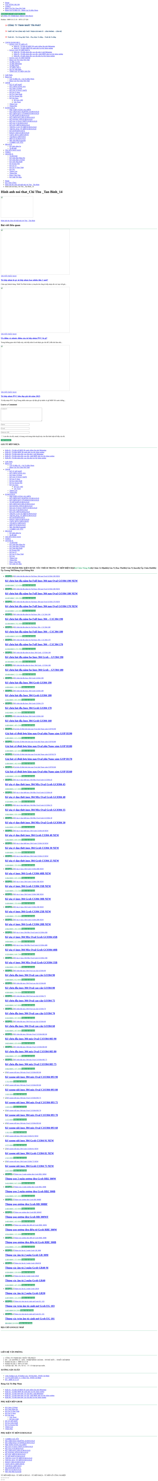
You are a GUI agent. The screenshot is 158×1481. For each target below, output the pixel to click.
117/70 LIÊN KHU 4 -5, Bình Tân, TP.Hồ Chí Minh (23, 1378)
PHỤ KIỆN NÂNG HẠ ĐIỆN (20, 110)
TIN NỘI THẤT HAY (13, 150)
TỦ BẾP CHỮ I (15, 67)
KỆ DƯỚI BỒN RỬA (17, 131)
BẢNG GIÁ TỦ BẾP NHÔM (19, 58)
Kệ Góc (12, 169)
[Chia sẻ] (6, 1477)
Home (7, 3)
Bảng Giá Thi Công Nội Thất (15, 8)
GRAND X (9, 154)
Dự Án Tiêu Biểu (15, 69)
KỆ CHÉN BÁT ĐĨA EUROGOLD (22, 117)
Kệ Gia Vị (13, 165)
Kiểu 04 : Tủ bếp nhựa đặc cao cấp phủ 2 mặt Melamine (33, 52)
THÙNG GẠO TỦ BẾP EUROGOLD (23, 127)
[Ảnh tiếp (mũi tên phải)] (4, 1479)
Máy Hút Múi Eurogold (17, 140)
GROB (7, 83)
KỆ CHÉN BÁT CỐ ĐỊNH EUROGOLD (24, 113)
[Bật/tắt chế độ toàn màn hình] (4, 1477)
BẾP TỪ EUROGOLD (17, 139)
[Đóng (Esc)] (8, 1477)
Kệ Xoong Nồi (14, 164)
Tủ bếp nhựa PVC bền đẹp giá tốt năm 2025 (20, 396)
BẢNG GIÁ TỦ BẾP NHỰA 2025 (13, 14)
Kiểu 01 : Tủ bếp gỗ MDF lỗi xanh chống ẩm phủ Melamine (34, 46)
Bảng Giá (8, 77)
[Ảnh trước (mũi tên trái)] (2, 1479)
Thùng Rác (13, 106)
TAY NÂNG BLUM (12, 4)
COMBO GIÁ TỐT (16, 142)
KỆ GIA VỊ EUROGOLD (18, 123)
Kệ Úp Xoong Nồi (15, 96)
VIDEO (8, 6)
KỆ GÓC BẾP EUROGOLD (19, 125)
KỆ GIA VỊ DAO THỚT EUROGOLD (23, 121)
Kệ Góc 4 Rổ (18, 100)
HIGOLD (8, 144)
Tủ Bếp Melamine (15, 64)
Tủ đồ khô (13, 148)
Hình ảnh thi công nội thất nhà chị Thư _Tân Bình (18, 221)
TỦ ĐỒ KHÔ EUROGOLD (19, 115)
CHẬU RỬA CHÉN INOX (19, 135)
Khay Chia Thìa (14, 175)
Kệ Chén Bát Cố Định (17, 160)
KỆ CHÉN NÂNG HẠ (17, 86)
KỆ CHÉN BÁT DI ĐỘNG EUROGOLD (24, 112)
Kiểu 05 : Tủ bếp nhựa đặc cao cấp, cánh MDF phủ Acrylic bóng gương (38, 54)
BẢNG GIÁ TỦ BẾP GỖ (18, 44)
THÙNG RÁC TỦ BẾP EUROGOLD (22, 129)
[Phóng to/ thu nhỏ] (2, 1477)
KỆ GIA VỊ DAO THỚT (18, 90)
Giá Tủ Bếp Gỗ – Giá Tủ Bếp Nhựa (21, 79)
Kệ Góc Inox (13, 98)
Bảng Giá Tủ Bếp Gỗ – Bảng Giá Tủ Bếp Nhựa (21, 10)
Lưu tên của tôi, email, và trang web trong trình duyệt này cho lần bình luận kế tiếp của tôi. (34, 436)
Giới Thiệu (9, 75)
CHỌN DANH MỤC (12, 42)
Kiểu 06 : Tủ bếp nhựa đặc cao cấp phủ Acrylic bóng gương (34, 56)
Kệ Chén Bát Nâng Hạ (17, 158)
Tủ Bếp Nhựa (14, 65)
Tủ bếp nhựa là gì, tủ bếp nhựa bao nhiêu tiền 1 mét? (24, 280)
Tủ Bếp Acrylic (14, 62)
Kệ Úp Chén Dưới (15, 94)
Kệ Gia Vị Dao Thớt (16, 167)
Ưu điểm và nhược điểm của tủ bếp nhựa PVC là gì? (24, 338)
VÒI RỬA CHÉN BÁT (17, 137)
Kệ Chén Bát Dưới (15, 162)
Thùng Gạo (13, 104)
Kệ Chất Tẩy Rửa (15, 177)
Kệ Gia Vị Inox (14, 92)
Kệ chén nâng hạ (15, 146)
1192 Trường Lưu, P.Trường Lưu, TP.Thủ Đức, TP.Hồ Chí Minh (27, 1376)
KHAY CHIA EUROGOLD (19, 133)
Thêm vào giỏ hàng (29, 585)
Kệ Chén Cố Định (15, 88)
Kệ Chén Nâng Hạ (11, 1409)
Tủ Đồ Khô (13, 156)
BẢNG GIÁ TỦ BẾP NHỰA (19, 50)
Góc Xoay (17, 102)
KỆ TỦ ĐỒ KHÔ (15, 85)
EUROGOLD (10, 108)
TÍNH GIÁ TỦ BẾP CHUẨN (19, 71)
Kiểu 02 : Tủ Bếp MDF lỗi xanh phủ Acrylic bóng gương (33, 48)
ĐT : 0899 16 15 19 (12, 1380)
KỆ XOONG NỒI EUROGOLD (20, 119)
